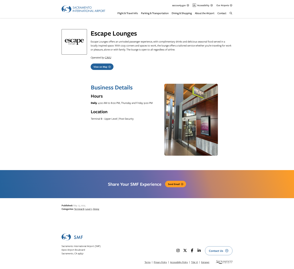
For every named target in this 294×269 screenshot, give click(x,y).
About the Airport (204, 13)
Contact (221, 13)
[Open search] (231, 13)
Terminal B (79, 208)
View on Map (100, 66)
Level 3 (88, 208)
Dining (96, 208)
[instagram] (178, 250)
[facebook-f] (192, 250)
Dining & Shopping (182, 13)
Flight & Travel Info (127, 13)
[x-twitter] (185, 250)
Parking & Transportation (155, 13)
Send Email (174, 184)
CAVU (108, 57)
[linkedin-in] (199, 250)
